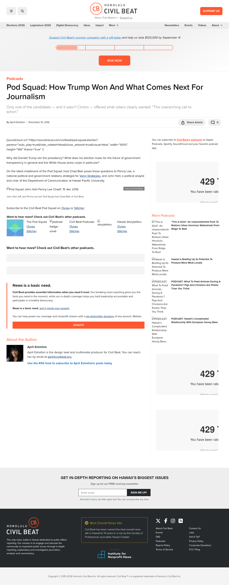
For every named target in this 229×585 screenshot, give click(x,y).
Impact (100, 25)
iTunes (65, 208)
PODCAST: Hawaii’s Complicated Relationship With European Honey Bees (194, 320)
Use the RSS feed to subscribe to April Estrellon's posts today (69, 363)
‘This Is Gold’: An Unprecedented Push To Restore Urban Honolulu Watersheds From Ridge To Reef (195, 225)
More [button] (112, 25)
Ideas (87, 25)
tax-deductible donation (100, 316)
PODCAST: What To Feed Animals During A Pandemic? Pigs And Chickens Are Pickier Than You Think (195, 285)
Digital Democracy (67, 25)
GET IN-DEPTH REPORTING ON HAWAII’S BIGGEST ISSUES (114, 478)
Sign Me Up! (139, 492)
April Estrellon (17, 122)
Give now (114, 60)
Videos (202, 25)
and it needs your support (54, 308)
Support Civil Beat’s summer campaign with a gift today (85, 37)
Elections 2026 (16, 25)
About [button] (215, 25)
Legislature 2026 (40, 25)
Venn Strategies (90, 176)
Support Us (211, 11)
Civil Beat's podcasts (189, 140)
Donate (78, 325)
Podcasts (15, 79)
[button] (11, 11)
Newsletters (172, 25)
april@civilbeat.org (59, 357)
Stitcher (79, 208)
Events (189, 25)
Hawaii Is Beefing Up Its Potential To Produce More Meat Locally (192, 260)
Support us (126, 17)
